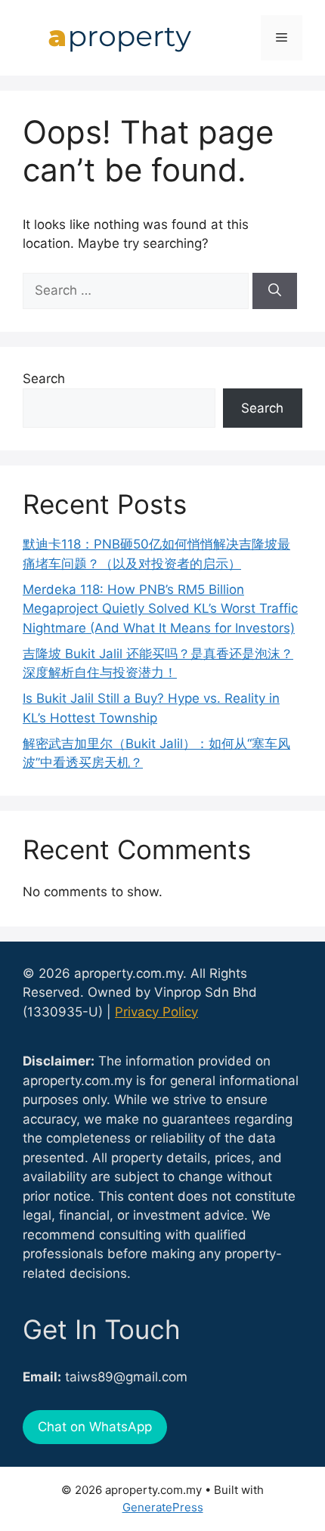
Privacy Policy (156, 1011)
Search (44, 378)
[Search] (274, 291)
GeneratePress (162, 1507)
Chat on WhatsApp (95, 1426)
